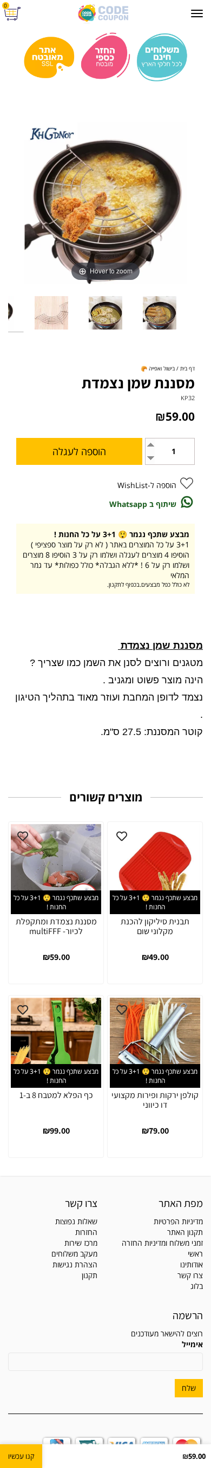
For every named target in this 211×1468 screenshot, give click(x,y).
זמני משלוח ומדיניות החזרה (162, 1243)
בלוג (196, 1286)
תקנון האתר (185, 1232)
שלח (189, 1388)
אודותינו (191, 1264)
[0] (14, 13)
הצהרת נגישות (74, 1264)
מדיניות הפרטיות (178, 1221)
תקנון (89, 1275)
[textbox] (52, 1243)
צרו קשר (190, 1275)
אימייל (192, 1344)
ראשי (195, 1254)
